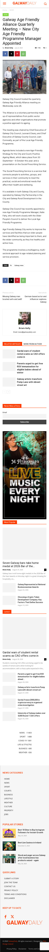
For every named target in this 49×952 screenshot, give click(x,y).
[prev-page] (4, 391)
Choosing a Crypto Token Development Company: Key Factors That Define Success (30, 599)
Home (5, 10)
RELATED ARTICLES (12, 344)
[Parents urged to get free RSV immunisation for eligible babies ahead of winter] (9, 366)
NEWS (12, 10)
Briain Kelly (9, 48)
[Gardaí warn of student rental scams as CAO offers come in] (9, 353)
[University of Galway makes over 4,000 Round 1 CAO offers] (9, 716)
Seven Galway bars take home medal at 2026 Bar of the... (21, 564)
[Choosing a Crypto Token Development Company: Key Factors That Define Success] (9, 600)
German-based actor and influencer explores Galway (35, 299)
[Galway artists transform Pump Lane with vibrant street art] (9, 382)
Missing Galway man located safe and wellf (12, 297)
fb (11, 265)
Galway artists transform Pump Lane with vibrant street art (29, 382)
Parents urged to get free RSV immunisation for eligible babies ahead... (31, 676)
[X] (11, 53)
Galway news (19, 265)
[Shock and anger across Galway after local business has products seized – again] (9, 858)
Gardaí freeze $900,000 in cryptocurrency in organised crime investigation (30, 702)
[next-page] (8, 391)
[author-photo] (24, 324)
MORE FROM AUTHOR (33, 344)
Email (5, 412)
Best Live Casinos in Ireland (29, 843)
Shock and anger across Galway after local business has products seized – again (31, 857)
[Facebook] (5, 53)
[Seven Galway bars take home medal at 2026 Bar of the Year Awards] (24, 544)
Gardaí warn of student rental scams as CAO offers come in (31, 354)
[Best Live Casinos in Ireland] (9, 846)
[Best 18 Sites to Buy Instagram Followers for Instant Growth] (9, 833)
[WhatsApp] (23, 53)
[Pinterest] (17, 53)
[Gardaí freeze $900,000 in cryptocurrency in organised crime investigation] (9, 703)
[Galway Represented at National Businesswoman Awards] (9, 587)
